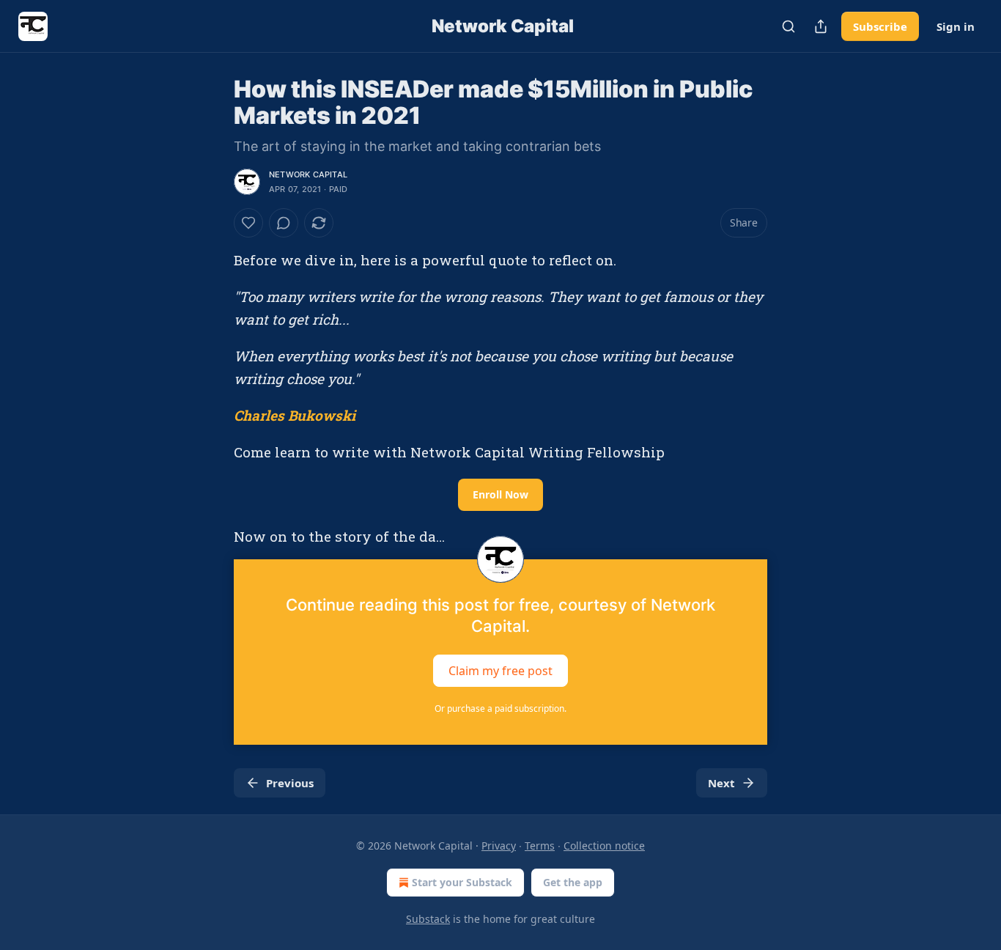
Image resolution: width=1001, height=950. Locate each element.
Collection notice (604, 846)
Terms (540, 846)
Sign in (956, 26)
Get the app (572, 882)
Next (721, 783)
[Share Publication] (820, 26)
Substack (428, 919)
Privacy (498, 846)
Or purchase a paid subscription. (500, 708)
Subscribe (880, 26)
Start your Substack (462, 882)
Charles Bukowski (294, 415)
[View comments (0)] (283, 223)
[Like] (248, 223)
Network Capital (308, 174)
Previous (290, 783)
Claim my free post (500, 671)
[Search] (788, 26)
